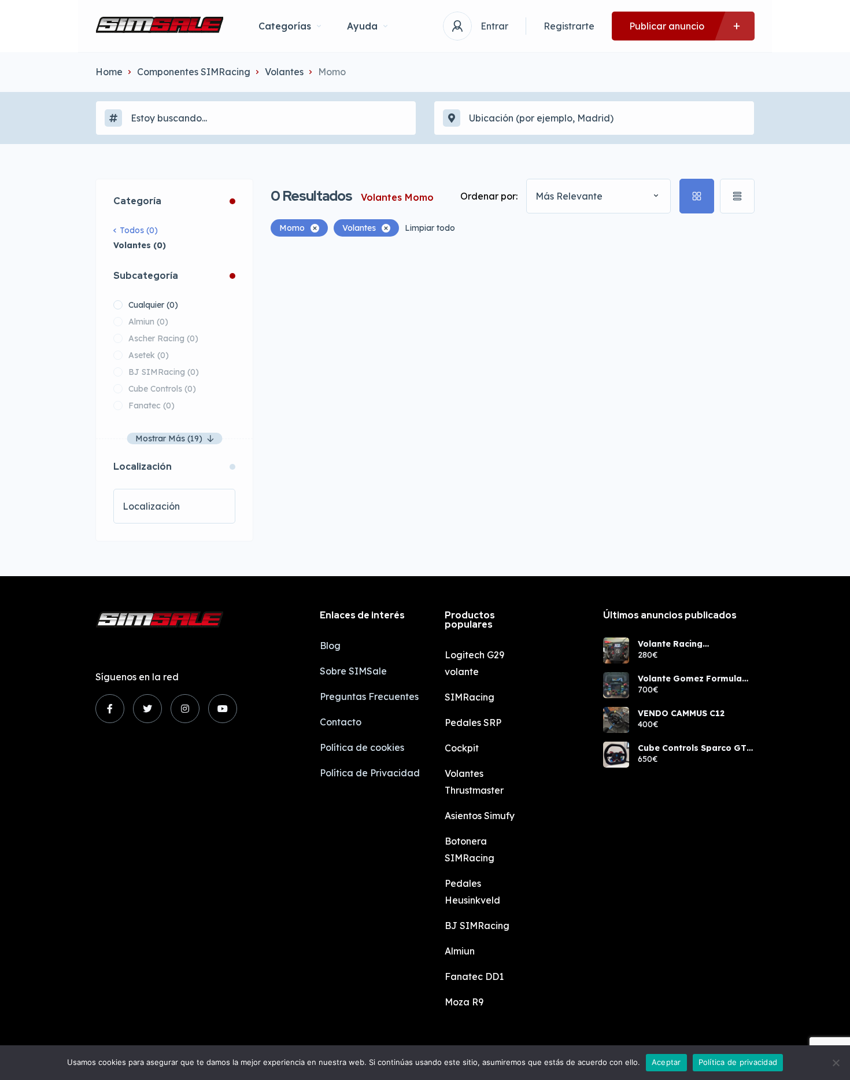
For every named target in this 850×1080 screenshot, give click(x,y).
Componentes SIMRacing (193, 72)
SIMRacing (469, 697)
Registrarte (569, 26)
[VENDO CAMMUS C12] (616, 720)
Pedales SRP (473, 722)
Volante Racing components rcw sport (686, 644)
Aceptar (666, 1062)
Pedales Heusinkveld (472, 892)
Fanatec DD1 (474, 976)
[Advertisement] (513, 335)
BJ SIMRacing (477, 925)
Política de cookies (362, 747)
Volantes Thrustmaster (474, 782)
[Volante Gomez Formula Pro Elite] (616, 685)
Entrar (494, 26)
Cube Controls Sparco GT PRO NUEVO (692, 748)
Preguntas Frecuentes (369, 696)
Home (109, 72)
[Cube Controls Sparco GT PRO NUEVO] (616, 755)
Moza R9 (464, 1002)
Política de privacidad (738, 1062)
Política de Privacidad (370, 773)
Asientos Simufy (480, 815)
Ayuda (362, 26)
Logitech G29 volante (474, 663)
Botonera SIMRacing (469, 849)
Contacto (340, 722)
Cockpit (462, 748)
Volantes (284, 72)
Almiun (460, 951)
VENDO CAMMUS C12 (681, 713)
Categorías (284, 26)
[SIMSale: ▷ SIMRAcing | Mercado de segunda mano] (159, 26)
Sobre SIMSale (353, 671)
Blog (330, 645)
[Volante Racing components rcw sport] (616, 650)
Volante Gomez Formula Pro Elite (690, 678)
